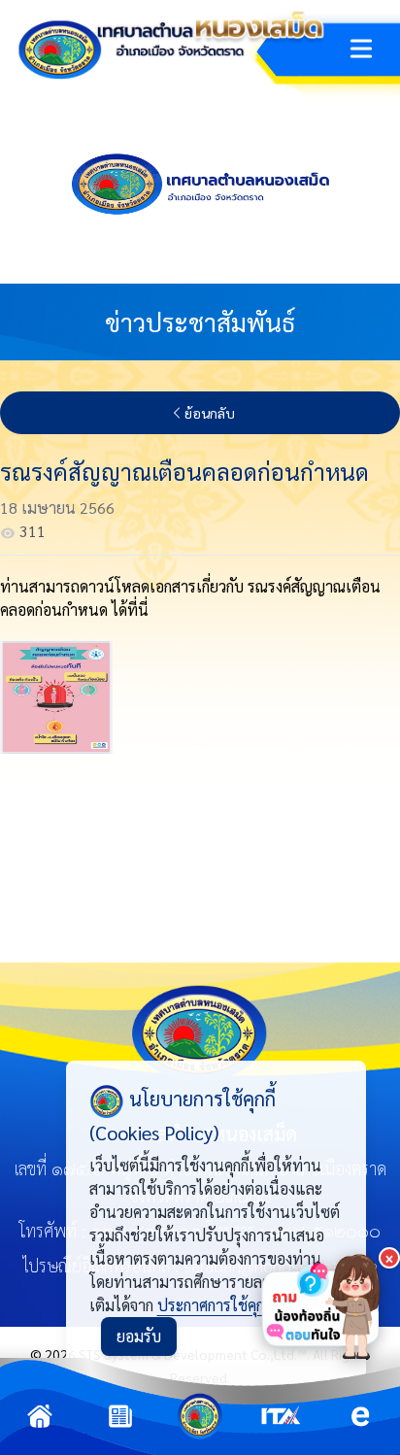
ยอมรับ (139, 1336)
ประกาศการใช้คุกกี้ (214, 1305)
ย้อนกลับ (209, 413)
